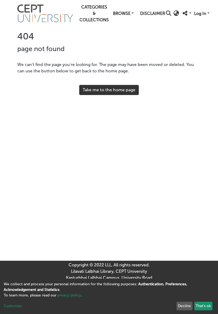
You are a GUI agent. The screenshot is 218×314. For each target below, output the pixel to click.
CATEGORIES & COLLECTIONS (94, 13)
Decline (184, 306)
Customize (13, 306)
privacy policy (69, 295)
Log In (200, 13)
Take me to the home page (109, 89)
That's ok (203, 306)
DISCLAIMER (152, 13)
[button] (176, 13)
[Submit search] (168, 13)
